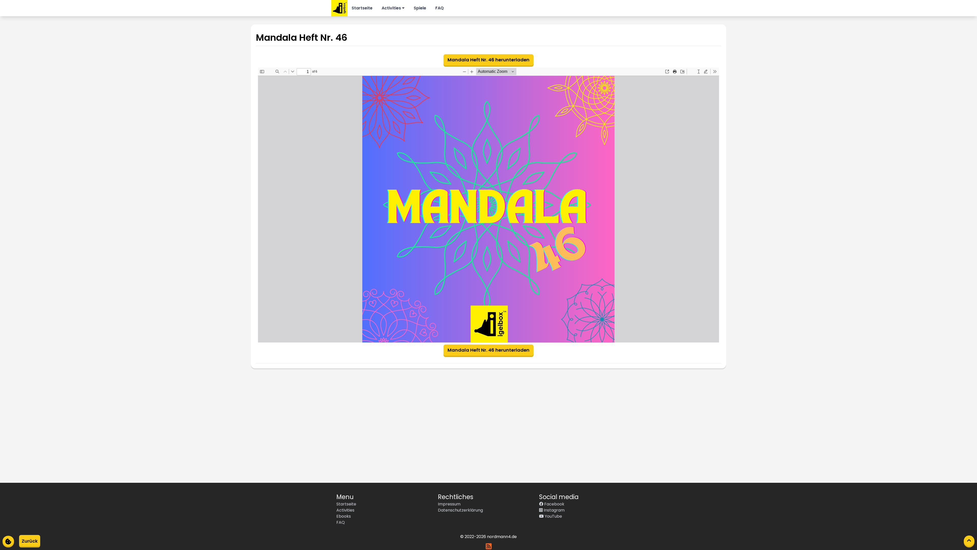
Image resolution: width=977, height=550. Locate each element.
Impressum (449, 504)
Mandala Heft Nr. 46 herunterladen (488, 60)
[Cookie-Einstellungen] (8, 541)
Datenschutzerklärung (460, 510)
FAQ (439, 8)
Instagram (554, 510)
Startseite (362, 8)
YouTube (553, 516)
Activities (392, 8)
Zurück (30, 541)
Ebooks (343, 516)
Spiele (420, 8)
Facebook (553, 504)
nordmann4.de (502, 537)
